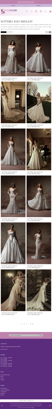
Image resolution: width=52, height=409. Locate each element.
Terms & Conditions (5, 390)
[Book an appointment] (36, 11)
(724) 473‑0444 (4, 349)
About (2, 376)
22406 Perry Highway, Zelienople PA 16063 (10, 346)
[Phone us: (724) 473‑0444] (45, 11)
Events (2, 378)
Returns (2, 395)
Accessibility (3, 391)
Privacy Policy (4, 388)
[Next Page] (33, 323)
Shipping (3, 393)
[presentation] (13, 55)
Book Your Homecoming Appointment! (26, 2)
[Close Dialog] (2, 405)
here (33, 407)
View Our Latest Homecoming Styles (26, 1)
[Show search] (31, 11)
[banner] (9, 11)
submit (40, 335)
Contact (2, 379)
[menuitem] (13, 5)
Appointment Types (5, 374)
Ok (50, 405)
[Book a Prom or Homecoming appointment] (41, 11)
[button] (26, 11)
